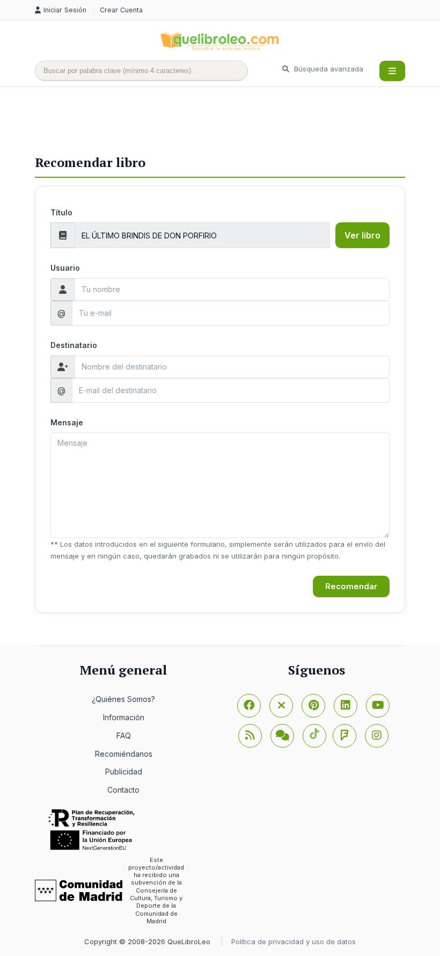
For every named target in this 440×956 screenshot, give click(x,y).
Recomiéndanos (123, 753)
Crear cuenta (121, 10)
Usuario (65, 267)
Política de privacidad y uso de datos (293, 941)
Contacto (123, 789)
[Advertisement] (230, 122)
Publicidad (123, 771)
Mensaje (66, 422)
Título (61, 212)
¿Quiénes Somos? (123, 699)
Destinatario (73, 345)
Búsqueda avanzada (327, 68)
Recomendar (351, 586)
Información (123, 717)
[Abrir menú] (392, 71)
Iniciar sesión (66, 10)
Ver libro (362, 235)
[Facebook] (249, 706)
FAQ (123, 735)
